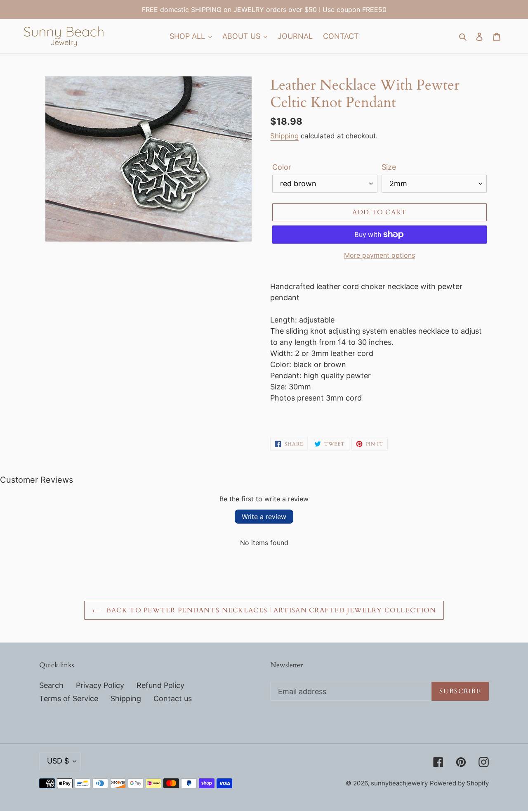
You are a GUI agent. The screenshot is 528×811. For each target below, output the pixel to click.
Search (51, 685)
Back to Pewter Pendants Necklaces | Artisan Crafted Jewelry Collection (270, 610)
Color (281, 167)
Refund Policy (160, 685)
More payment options (379, 255)
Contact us (172, 698)
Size (389, 167)
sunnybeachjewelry (399, 783)
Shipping (284, 136)
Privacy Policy (100, 685)
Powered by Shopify (459, 783)
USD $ (58, 760)
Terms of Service (68, 698)
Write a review (264, 516)
